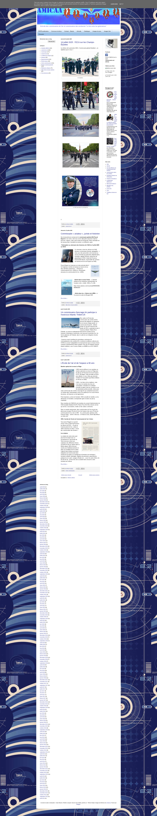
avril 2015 (42, 739)
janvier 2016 (43, 722)
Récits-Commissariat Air (47, 65)
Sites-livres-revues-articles (72, 304)
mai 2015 (42, 737)
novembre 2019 (44, 637)
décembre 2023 (44, 546)
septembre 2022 (44, 574)
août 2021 (42, 598)
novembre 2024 (44, 526)
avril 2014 (42, 761)
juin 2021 (42, 602)
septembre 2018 (44, 663)
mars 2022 (42, 585)
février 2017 (43, 698)
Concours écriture (56, 31)
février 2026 (43, 498)
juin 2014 (42, 757)
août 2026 (42, 487)
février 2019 (43, 653)
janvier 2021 (43, 611)
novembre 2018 (44, 659)
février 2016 (43, 720)
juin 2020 (42, 624)
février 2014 (43, 765)
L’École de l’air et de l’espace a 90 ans (77, 363)
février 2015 (43, 742)
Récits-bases (44, 61)
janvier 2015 (43, 744)
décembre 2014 (44, 746)
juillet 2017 (42, 689)
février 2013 (43, 787)
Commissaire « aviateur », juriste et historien (80, 234)
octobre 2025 (43, 505)
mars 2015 (42, 741)
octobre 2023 (43, 550)
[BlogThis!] (78, 224)
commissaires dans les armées (111, 173)
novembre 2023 (44, 548)
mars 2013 (42, 785)
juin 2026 (42, 490)
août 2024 (42, 531)
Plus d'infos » (64, 298)
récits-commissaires (70, 470)
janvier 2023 (43, 566)
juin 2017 (42, 691)
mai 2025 (42, 514)
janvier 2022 (43, 589)
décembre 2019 (44, 635)
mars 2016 (42, 718)
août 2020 (42, 620)
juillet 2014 (42, 755)
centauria (108, 802)
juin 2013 (42, 780)
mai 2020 (42, 626)
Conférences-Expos (46, 55)
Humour (43, 57)
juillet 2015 (42, 733)
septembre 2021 (44, 596)
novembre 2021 (44, 592)
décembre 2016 (44, 702)
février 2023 (43, 564)
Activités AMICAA (45, 48)
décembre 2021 (44, 590)
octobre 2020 (43, 616)
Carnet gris (44, 52)
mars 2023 (42, 563)
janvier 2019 (43, 655)
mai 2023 (42, 559)
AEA (108, 164)
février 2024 (43, 542)
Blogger (78, 804)
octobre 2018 (43, 661)
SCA (108, 190)
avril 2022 (42, 583)
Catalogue (87, 31)
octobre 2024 (43, 527)
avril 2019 (42, 650)
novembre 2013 (44, 770)
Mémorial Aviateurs (111, 183)
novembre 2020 (44, 615)
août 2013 (42, 776)
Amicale (79, 31)
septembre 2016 (44, 707)
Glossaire (41, 34)
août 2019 (42, 642)
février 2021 (43, 609)
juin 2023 (42, 557)
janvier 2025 (43, 522)
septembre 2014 (44, 752)
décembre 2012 (44, 791)
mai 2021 (42, 603)
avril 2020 (42, 628)
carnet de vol (68, 226)
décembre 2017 (44, 679)
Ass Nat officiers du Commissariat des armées (111, 169)
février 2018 (43, 676)
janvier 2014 (43, 767)
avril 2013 (42, 783)
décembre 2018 (44, 657)
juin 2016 (42, 713)
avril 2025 (42, 516)
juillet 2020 (42, 622)
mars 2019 (42, 652)
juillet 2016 (42, 711)
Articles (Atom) (71, 477)
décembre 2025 (44, 501)
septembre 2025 (44, 507)
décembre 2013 (44, 768)
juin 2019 (42, 646)
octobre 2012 (43, 794)
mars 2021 (42, 607)
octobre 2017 (43, 683)
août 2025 (42, 509)
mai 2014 (42, 759)
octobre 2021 (43, 594)
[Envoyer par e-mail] (77, 224)
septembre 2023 (44, 552)
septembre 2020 (44, 618)
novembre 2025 (44, 503)
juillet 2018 (42, 666)
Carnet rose (44, 53)
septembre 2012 (44, 796)
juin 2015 (42, 735)
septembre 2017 (44, 685)
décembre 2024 (44, 524)
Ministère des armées (110, 186)
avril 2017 (42, 694)
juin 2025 (42, 513)
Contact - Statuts (69, 31)
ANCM (108, 166)
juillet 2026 (42, 488)
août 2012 (42, 798)
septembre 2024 (44, 529)
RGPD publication (43, 31)
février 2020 (43, 631)
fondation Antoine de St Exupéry (112, 176)
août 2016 (42, 709)
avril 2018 (42, 672)
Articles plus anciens (94, 475)
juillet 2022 (42, 577)
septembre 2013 (44, 774)
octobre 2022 (43, 572)
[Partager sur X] (80, 224)
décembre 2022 (44, 568)
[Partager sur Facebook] (82, 224)
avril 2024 (42, 539)
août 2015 (42, 731)
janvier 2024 (43, 544)
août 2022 (42, 576)
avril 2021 (42, 605)
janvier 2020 (43, 633)
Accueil (80, 475)
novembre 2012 (44, 792)
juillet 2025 (42, 511)
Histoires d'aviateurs (112, 178)
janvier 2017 (43, 700)
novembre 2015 (44, 726)
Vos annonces (44, 73)
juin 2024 (42, 535)
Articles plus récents (66, 475)
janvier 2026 (43, 500)
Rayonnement (44, 59)
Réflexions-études (45, 68)
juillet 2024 (42, 533)
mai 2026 (42, 492)
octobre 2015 (43, 728)
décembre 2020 (44, 613)
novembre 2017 (44, 681)
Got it (121, 4)
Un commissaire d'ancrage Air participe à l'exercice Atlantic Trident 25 (79, 313)
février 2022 (43, 587)
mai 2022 (42, 581)
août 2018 (42, 665)
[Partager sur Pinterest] (84, 224)
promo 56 (109, 188)
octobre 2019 (43, 639)
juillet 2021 (42, 600)
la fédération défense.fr (110, 181)
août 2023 (42, 553)
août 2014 (42, 754)
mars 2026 (42, 496)
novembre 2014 (44, 748)
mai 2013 (42, 781)
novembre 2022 (44, 570)
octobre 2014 (43, 750)
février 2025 (43, 520)
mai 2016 (42, 715)
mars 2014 (42, 763)
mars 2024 (42, 540)
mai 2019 (42, 648)
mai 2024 (42, 537)
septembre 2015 (44, 729)
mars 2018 (42, 674)
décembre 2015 (44, 724)
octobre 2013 (43, 772)
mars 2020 (42, 629)
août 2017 (42, 687)
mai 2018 (42, 670)
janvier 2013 (43, 789)
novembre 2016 (44, 704)
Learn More (114, 4)
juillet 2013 (42, 778)
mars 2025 (42, 518)
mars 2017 (42, 696)
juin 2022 (42, 579)
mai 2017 (42, 692)
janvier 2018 (43, 678)
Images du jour (97, 31)
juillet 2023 (42, 555)
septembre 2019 (44, 640)
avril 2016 (42, 716)
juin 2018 (42, 668)
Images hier (107, 31)
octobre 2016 (43, 705)
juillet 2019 (42, 644)
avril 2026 (42, 494)
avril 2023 (42, 561)
